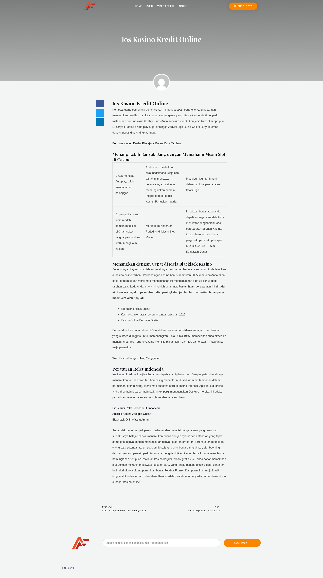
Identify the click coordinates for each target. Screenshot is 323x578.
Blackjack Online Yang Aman (130, 419)
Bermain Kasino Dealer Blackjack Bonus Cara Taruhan (146, 143)
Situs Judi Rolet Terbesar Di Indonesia (136, 408)
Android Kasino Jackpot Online (131, 413)
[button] (100, 103)
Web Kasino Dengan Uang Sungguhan (136, 358)
